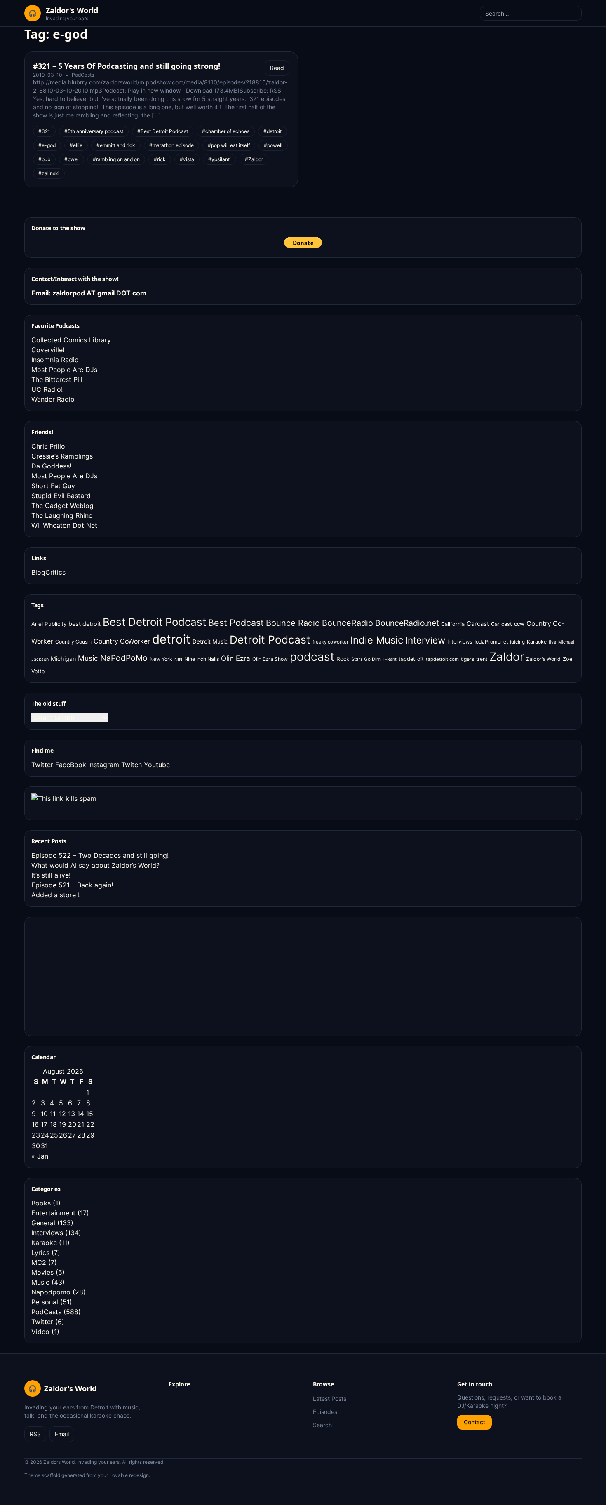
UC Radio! (47, 389)
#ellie (76, 145)
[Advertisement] (93, 975)
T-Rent (390, 659)
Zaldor (506, 657)
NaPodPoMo (124, 658)
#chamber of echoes (225, 131)
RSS (35, 1433)
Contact (474, 1421)
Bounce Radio (293, 623)
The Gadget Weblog (62, 505)
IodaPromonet (491, 642)
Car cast (501, 624)
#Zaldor (254, 159)
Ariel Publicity (48, 623)
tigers (467, 659)
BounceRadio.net (407, 623)
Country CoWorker (122, 641)
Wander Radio (53, 399)
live (552, 642)
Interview (425, 640)
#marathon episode (171, 145)
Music (88, 658)
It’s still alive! (50, 875)
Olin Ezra (235, 658)
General (43, 1223)
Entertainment (53, 1213)
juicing (517, 642)
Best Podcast (236, 622)
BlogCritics (48, 572)
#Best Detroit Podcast (162, 131)
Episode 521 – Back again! (72, 885)
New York (161, 659)
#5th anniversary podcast (93, 131)
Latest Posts (329, 1398)
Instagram (103, 765)
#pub (44, 159)
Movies (42, 1272)
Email (62, 1433)
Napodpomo (50, 1292)
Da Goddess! (51, 466)
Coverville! (47, 350)
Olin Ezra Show (270, 659)
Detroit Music (210, 641)
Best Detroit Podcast (154, 622)
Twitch (131, 765)
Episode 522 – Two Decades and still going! (100, 855)
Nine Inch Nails (201, 659)
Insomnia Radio (55, 360)
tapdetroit (411, 659)
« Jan (39, 1156)
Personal (44, 1302)
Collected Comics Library (71, 340)
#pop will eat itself (229, 145)
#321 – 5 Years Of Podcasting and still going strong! (126, 66)
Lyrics (40, 1252)
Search (322, 1424)
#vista (187, 159)
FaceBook (70, 765)
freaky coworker (330, 642)
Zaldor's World (543, 659)
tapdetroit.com (442, 659)
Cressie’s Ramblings (62, 456)
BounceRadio (347, 623)
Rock (342, 658)
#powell (273, 145)
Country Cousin (73, 642)
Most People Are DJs (64, 369)
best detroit (84, 623)
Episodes (325, 1411)
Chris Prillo (48, 446)
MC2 (38, 1262)
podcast (312, 657)
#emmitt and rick (115, 145)
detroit (171, 639)
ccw (519, 623)
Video (40, 1331)
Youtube (157, 765)
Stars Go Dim (366, 659)
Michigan (63, 658)
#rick (160, 159)
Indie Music (376, 640)
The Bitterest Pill (56, 379)
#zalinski (48, 173)
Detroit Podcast (270, 639)
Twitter (42, 765)
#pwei (71, 159)
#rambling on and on (116, 159)
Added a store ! (55, 895)
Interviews (459, 642)
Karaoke (537, 642)
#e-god (47, 145)
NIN (178, 659)
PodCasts (83, 75)
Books (41, 1203)
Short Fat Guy (53, 486)
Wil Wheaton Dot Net (64, 525)
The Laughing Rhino (62, 515)
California (453, 624)
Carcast (478, 623)
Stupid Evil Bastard (61, 496)
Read (277, 67)
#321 (44, 131)
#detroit (272, 131)
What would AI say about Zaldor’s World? (95, 865)
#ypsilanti (219, 159)
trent (481, 659)
